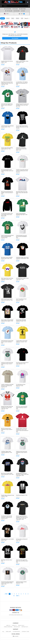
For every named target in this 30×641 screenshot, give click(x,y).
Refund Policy (17, 626)
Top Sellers (9, 11)
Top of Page (29, 602)
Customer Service (16, 631)
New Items (23, 8)
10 (13, 595)
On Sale (16, 8)
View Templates (15, 38)
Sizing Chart (8, 631)
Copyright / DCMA (25, 631)
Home (1, 602)
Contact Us (14, 625)
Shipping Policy (24, 626)
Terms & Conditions (8, 626)
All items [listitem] (2, 18)
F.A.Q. (3, 631)
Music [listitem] (13, 18)
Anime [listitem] (22, 18)
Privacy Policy (21, 625)
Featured (17, 11)
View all (26, 18)
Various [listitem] (7, 18)
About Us (8, 625)
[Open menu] (27, 2)
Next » (17, 595)
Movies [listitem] (17, 18)
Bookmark (16, 636)
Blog (23, 11)
